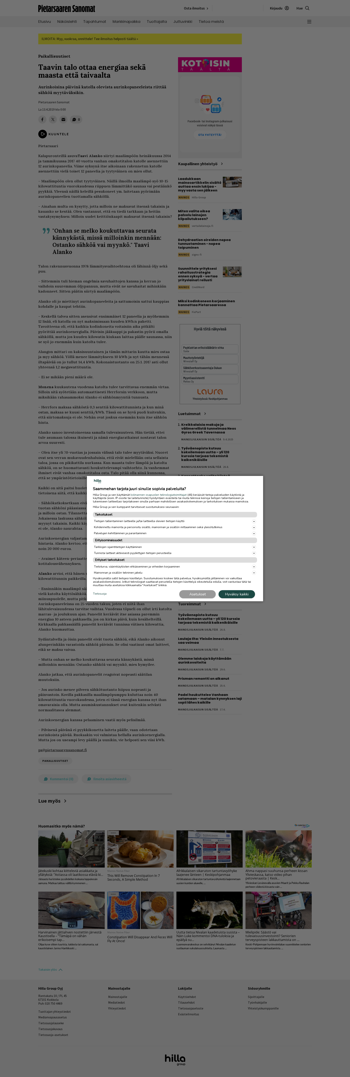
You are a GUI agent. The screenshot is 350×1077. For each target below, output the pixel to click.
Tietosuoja (100, 594)
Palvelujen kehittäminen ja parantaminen (120, 533)
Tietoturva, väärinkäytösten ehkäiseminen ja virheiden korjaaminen (137, 567)
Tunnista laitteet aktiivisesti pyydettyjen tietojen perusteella (132, 553)
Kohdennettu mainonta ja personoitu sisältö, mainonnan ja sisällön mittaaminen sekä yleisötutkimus (158, 527)
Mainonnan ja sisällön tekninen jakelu (118, 573)
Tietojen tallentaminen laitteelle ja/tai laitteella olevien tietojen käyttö (139, 521)
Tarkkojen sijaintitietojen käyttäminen (118, 547)
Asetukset (197, 594)
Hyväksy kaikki (237, 594)
